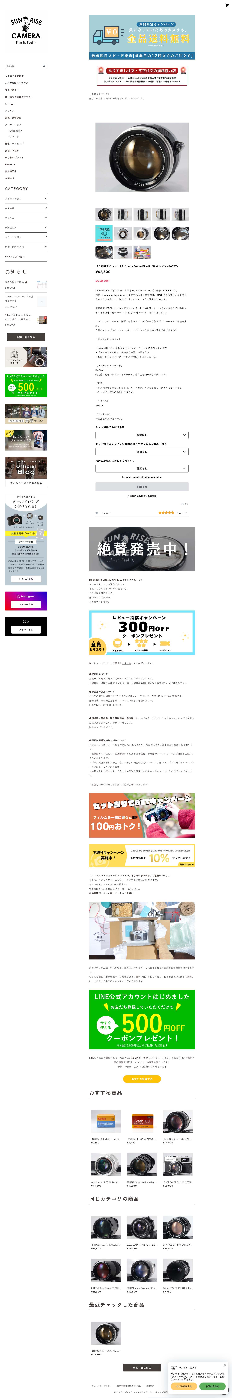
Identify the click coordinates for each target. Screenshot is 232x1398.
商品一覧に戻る (142, 1367)
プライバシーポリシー (102, 1386)
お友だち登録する (142, 1079)
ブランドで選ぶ (13, 198)
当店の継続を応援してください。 (115, 460)
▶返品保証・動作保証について (105, 705)
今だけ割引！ (12, 90)
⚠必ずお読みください (16, 83)
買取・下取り (12, 150)
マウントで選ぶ (13, 237)
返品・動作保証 (13, 117)
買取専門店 (11, 171)
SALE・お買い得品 (15, 256)
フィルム (9, 110)
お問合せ (9, 178)
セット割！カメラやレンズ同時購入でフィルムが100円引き (131, 444)
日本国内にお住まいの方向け (142, 496)
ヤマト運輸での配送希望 (110, 427)
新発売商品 (11, 227)
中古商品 (9, 208)
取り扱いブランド (14, 157)
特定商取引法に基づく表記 (129, 1386)
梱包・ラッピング (14, 143)
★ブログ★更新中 (14, 76)
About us (10, 164)
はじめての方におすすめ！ (19, 97)
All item (9, 103)
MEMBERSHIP (15, 130)
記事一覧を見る (26, 337)
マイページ (13, 136)
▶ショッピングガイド (101, 727)
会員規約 (150, 1386)
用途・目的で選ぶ (14, 247)
